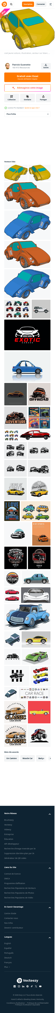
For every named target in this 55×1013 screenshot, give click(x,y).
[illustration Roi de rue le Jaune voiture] (15, 608)
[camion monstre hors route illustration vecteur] (27, 801)
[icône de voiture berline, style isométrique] (31, 911)
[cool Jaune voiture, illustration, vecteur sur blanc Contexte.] (16, 171)
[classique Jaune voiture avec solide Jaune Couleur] (15, 631)
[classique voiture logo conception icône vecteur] (12, 857)
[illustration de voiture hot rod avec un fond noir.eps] (15, 725)
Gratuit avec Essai (27, 77)
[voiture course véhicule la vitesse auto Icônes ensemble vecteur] (20, 932)
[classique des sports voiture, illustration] (19, 518)
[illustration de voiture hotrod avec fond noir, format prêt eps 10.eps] (35, 700)
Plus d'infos (11, 112)
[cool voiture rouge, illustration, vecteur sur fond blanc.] (27, 211)
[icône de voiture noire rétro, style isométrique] (12, 823)
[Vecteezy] (4, 4)
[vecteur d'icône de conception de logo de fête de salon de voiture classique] (15, 951)
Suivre (45, 67)
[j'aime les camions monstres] (35, 630)
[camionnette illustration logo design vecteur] (15, 453)
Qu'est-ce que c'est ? (32, 108)
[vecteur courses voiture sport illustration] (12, 762)
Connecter (41, 4)
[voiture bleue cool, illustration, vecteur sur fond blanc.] (27, 241)
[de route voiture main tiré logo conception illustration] (15, 551)
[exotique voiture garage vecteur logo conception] (27, 370)
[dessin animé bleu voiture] (27, 402)
